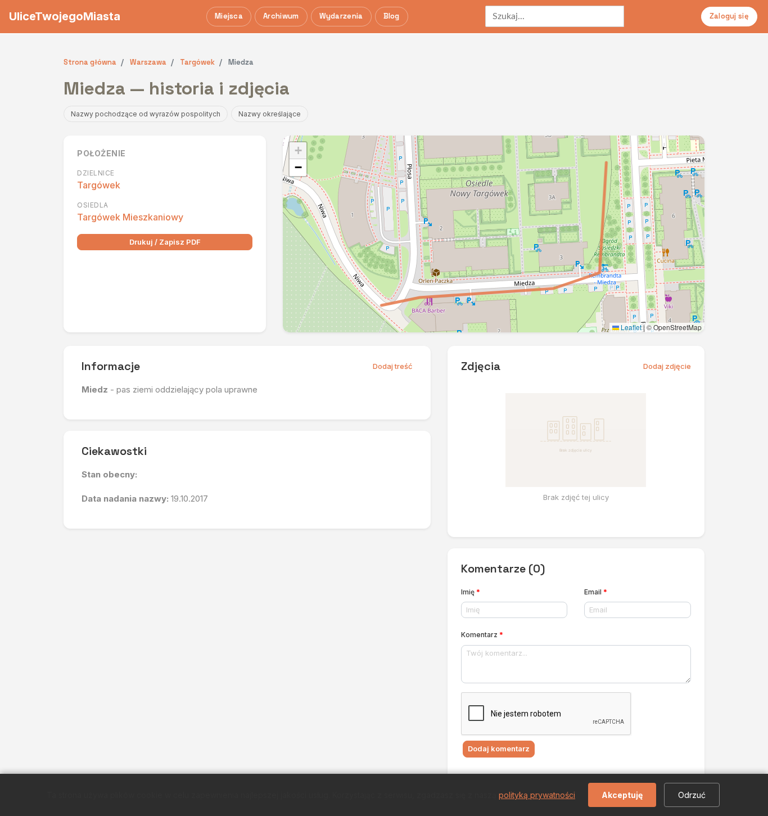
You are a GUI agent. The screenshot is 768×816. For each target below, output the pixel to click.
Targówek (98, 185)
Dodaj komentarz (499, 748)
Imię (470, 592)
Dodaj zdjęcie (667, 366)
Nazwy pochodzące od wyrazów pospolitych (145, 114)
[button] (298, 150)
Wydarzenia (341, 16)
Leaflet (630, 327)
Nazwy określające (269, 114)
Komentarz (482, 634)
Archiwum (281, 16)
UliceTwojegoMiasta (64, 16)
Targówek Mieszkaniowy (130, 217)
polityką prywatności (537, 795)
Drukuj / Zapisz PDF (165, 241)
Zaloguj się (729, 16)
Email (595, 592)
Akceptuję (622, 795)
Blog (391, 16)
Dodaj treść (393, 366)
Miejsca (229, 16)
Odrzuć (692, 795)
